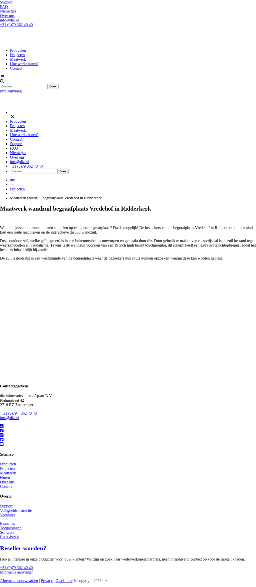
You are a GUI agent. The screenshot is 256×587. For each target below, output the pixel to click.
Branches (7, 523)
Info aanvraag (11, 91)
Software (7, 532)
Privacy (47, 581)
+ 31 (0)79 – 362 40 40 (18, 413)
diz (12, 180)
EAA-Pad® (9, 537)
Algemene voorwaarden (19, 581)
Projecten (17, 55)
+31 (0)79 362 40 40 (16, 24)
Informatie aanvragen (17, 572)
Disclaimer (64, 581)
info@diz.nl (9, 20)
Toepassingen (11, 528)
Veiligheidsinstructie (16, 510)
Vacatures (7, 515)
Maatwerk (18, 59)
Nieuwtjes (8, 11)
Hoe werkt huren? (24, 64)
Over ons (7, 15)
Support (6, 2)
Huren (5, 477)
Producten (18, 50)
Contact (16, 68)
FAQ (4, 6)
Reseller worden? (23, 548)
